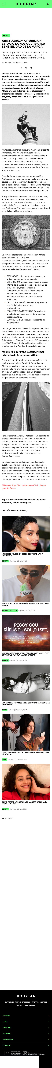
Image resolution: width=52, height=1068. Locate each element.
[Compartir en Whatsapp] (31, 68)
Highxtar (21, 611)
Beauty (5, 561)
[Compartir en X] (26, 68)
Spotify (20, 1005)
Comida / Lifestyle (9, 611)
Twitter (15, 502)
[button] (4, 4)
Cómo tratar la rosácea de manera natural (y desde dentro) (24, 803)
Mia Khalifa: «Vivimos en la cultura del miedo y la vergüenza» (26, 704)
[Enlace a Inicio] (26, 997)
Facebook (6, 502)
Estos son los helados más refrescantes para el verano (25, 604)
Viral (4, 759)
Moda (6, 36)
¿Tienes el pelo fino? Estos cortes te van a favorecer (22, 555)
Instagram (26, 502)
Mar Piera (8, 63)
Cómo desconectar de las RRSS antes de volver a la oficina (25, 753)
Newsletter (30, 1005)
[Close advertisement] (36, 1058)
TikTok (18, 1002)
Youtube (43, 1002)
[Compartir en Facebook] (21, 68)
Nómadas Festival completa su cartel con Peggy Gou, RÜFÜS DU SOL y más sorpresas (25, 654)
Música (5, 660)
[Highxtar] (26, 4)
